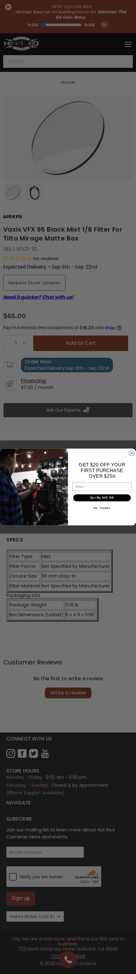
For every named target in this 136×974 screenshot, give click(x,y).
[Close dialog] (131, 453)
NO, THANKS (102, 508)
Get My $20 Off (102, 497)
